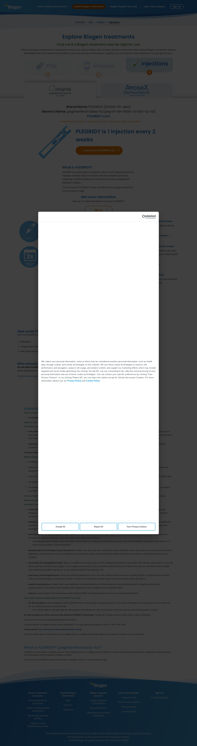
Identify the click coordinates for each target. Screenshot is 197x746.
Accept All (60, 527)
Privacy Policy (74, 380)
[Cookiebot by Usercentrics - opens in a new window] (144, 217)
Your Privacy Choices (137, 527)
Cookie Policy (93, 380)
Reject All (98, 527)
